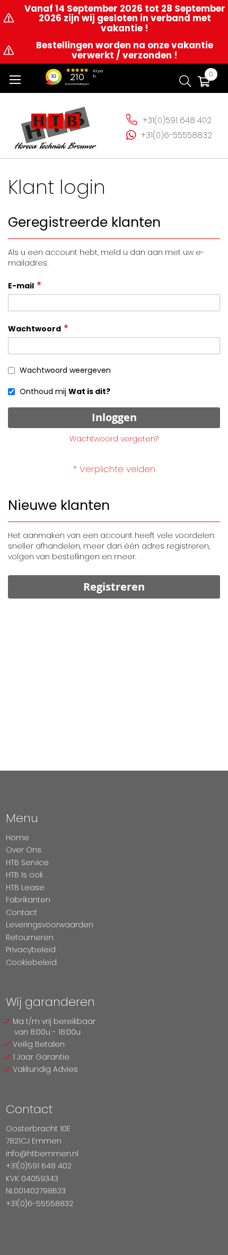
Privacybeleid (31, 949)
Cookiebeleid (31, 962)
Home (17, 837)
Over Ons (23, 849)
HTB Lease (25, 887)
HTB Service (27, 862)
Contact (21, 912)
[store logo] (55, 124)
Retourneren (30, 937)
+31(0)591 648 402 (177, 120)
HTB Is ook (24, 874)
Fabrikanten (28, 899)
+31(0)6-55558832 (176, 135)
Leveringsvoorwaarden (49, 924)
